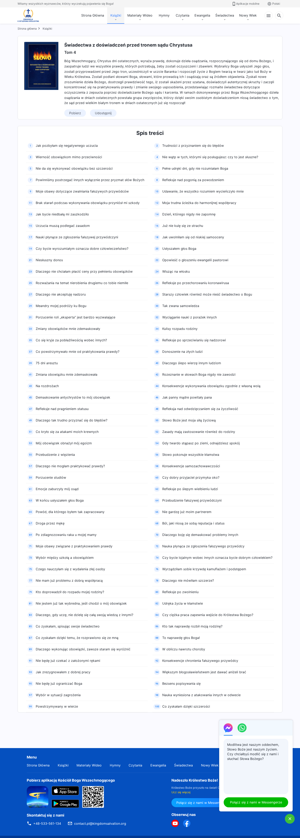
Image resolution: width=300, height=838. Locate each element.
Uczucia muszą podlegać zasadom (63, 226)
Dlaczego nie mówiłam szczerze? (188, 580)
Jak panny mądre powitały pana (187, 397)
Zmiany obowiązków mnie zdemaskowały (68, 329)
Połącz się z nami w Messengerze (202, 803)
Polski (276, 3)
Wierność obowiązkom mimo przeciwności (69, 157)
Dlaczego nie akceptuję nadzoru (61, 294)
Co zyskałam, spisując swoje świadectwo (68, 626)
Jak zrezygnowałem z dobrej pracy (63, 672)
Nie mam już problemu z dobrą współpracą (69, 580)
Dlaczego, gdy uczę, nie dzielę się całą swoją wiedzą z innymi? (84, 615)
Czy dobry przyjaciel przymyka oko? (190, 477)
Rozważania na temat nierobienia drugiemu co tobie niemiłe (82, 283)
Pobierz (75, 113)
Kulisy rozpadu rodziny (180, 329)
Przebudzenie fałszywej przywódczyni (192, 500)
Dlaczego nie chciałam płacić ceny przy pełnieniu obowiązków (84, 271)
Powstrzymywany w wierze (57, 706)
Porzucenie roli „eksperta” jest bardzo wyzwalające (75, 317)
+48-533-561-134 (47, 823)
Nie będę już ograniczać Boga (59, 683)
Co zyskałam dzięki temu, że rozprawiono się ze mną (77, 638)
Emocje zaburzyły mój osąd (57, 489)
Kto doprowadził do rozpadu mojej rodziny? (70, 592)
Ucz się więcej (180, 792)
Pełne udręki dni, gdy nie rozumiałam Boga (195, 168)
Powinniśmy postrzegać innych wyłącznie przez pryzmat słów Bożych (90, 180)
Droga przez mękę (50, 523)
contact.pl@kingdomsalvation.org (100, 823)
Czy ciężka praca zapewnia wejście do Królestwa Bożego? (207, 615)
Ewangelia (202, 15)
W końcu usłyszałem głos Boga (60, 500)
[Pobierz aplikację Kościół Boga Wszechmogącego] (37, 796)
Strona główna (27, 28)
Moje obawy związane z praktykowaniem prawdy (74, 546)
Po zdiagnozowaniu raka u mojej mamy (66, 535)
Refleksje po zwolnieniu (180, 592)
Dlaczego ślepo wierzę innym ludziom (191, 363)
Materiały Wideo (139, 15)
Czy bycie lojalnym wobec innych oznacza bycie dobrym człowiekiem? (217, 558)
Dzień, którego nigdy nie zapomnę (189, 214)
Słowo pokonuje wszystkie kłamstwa (190, 455)
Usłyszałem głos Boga (179, 248)
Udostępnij (103, 113)
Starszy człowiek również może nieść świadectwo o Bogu (207, 294)
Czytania (182, 15)
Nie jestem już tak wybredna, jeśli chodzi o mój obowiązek (81, 603)
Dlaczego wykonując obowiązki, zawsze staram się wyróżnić (83, 649)
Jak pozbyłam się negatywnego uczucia (67, 145)
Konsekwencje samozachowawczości (191, 466)
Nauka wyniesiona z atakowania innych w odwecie (201, 695)
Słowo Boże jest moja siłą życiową (189, 420)
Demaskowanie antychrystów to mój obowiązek (73, 397)
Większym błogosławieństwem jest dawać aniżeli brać (204, 672)
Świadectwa (224, 15)
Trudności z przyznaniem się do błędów (193, 145)
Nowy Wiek (248, 15)
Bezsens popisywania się (181, 683)
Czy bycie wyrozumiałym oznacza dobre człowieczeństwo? (82, 248)
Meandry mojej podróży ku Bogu (61, 306)
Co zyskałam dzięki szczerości (186, 706)
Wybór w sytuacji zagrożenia (58, 695)
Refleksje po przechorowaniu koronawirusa (195, 283)
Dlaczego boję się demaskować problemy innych (200, 535)
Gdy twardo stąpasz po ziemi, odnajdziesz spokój (201, 443)
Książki (115, 15)
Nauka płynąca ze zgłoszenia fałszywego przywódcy (203, 546)
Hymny (164, 15)
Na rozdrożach (47, 386)
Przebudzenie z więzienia (55, 455)
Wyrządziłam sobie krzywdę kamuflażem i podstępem (204, 569)
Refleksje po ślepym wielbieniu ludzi (190, 489)
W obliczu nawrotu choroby (183, 649)
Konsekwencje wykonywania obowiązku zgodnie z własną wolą (211, 386)
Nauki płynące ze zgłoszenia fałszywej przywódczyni (77, 237)
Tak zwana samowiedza (180, 306)
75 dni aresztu (47, 363)
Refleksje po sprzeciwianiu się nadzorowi (194, 340)
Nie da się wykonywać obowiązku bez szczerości (74, 168)
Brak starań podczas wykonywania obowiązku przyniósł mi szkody (88, 203)
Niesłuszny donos (49, 260)
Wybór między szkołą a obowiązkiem (65, 558)
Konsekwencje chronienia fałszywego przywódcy (200, 661)
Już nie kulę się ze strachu (182, 226)
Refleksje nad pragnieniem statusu (62, 409)
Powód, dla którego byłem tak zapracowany (70, 512)
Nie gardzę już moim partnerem (186, 512)
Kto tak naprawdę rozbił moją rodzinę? (192, 626)
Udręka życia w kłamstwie (182, 603)
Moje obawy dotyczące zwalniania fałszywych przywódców (82, 191)
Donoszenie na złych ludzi (182, 352)
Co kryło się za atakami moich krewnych (67, 432)
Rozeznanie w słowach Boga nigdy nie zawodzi (199, 374)
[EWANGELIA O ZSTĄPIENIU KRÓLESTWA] (29, 15)
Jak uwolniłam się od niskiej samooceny (193, 237)
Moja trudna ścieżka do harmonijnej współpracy (199, 203)
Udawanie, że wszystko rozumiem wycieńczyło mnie (203, 191)
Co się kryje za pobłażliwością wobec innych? (71, 340)
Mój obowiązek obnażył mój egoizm (64, 443)
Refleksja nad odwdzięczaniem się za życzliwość (200, 409)
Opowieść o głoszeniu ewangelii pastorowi (195, 260)
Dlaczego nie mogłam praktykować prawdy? (70, 466)
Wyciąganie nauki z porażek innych (189, 317)
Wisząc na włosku (176, 271)
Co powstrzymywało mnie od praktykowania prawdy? (77, 352)
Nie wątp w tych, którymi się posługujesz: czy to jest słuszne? (210, 157)
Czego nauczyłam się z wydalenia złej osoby (70, 569)
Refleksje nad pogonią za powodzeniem (193, 180)
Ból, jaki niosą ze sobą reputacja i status (193, 523)
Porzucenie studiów (51, 477)
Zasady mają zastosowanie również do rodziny (198, 432)
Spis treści (150, 133)
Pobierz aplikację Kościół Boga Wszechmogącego (71, 780)
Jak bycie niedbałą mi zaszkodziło (62, 214)
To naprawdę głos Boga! (181, 638)
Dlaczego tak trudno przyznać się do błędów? (71, 420)
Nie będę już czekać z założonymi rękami (68, 661)
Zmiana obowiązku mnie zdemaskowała (66, 374)
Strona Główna (92, 15)
